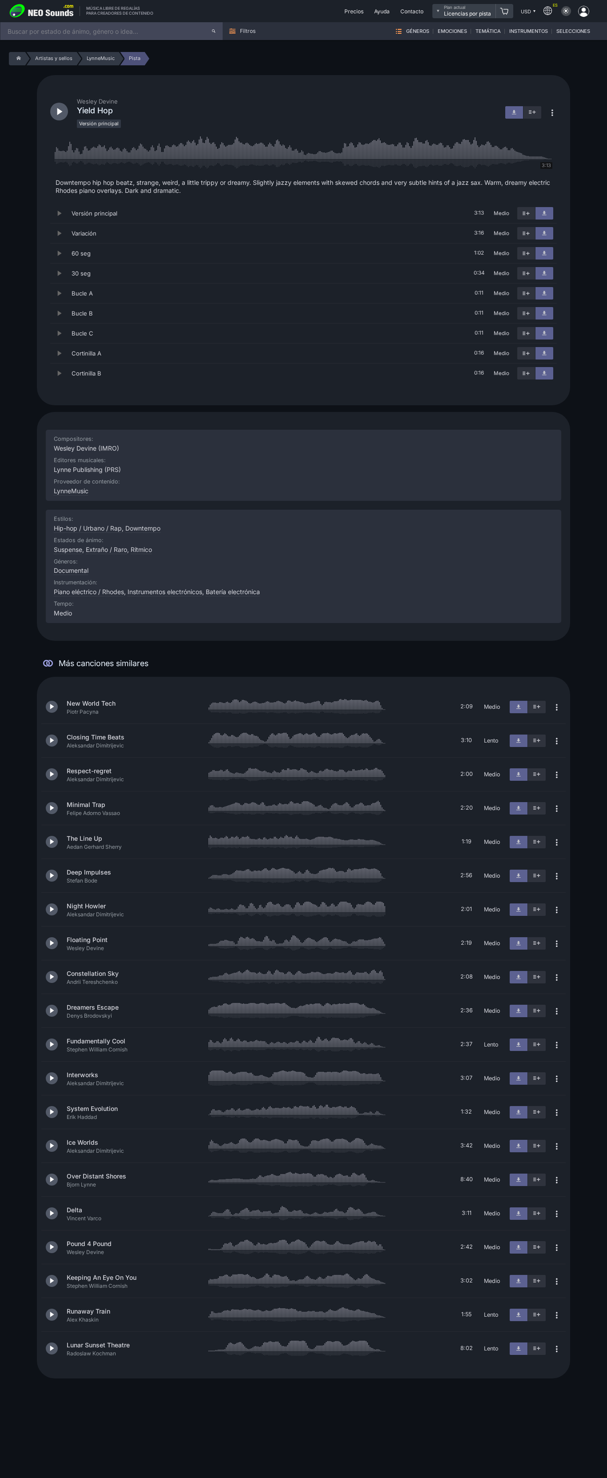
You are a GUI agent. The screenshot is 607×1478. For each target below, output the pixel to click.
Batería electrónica (233, 591)
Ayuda (382, 11)
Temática (488, 31)
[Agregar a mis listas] (526, 213)
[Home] (17, 58)
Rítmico (141, 549)
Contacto (411, 11)
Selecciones (573, 31)
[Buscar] (214, 31)
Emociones (452, 31)
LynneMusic (71, 491)
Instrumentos (528, 31)
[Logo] (41, 11)
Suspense (68, 549)
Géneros (417, 31)
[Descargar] (544, 213)
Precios (353, 11)
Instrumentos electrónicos (165, 591)
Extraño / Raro (106, 549)
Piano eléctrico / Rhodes (89, 591)
